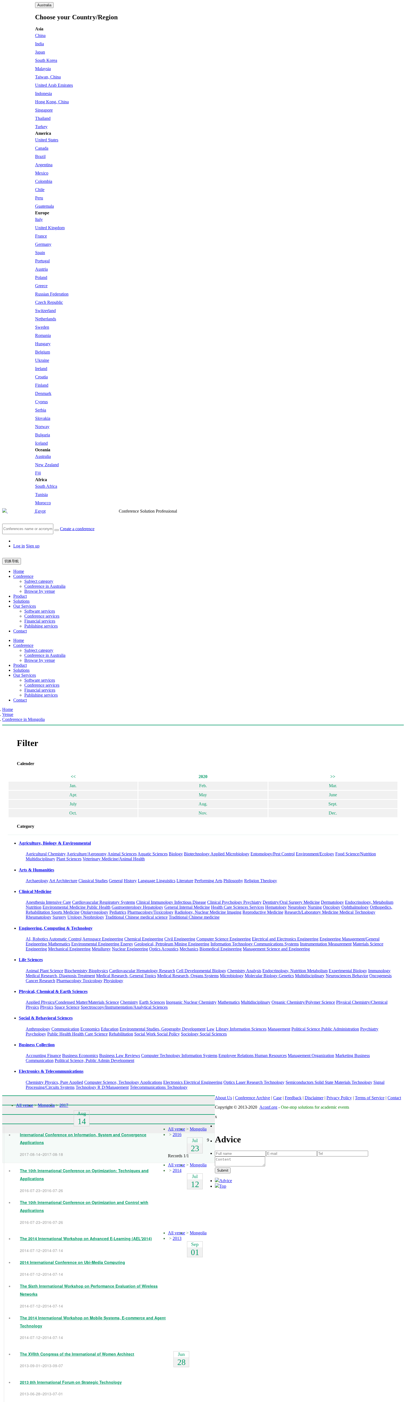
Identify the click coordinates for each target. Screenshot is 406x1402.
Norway (42, 426)
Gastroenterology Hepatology (137, 907)
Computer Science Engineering (223, 939)
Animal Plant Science (44, 970)
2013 (177, 1238)
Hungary (43, 343)
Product (20, 596)
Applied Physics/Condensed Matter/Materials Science (72, 1002)
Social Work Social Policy (157, 1034)
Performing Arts (208, 880)
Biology (176, 854)
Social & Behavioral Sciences (46, 1018)
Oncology (331, 907)
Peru (39, 198)
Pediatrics (117, 912)
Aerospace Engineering (102, 939)
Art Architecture (63, 880)
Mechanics (189, 949)
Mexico (41, 173)
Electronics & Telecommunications (51, 1071)
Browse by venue (39, 591)
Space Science (67, 1007)
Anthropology (38, 1029)
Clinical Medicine (35, 891)
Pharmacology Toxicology (79, 980)
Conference (23, 576)
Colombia (43, 181)
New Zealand (47, 464)
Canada (41, 148)
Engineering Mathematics (48, 944)
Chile (39, 189)
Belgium (42, 352)
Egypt (40, 511)
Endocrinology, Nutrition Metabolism (295, 970)
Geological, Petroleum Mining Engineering (171, 944)
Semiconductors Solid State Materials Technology (329, 1082)
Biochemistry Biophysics (86, 970)
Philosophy (233, 880)
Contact (20, 631)
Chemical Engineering (143, 939)
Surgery (59, 917)
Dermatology (332, 902)
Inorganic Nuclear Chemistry (191, 1002)
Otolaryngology (94, 912)
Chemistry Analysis (244, 970)
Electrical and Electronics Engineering (285, 939)
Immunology (379, 970)
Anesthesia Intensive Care (48, 902)
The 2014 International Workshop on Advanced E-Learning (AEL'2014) (86, 1238)
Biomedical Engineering (220, 949)
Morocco (43, 502)
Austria (41, 269)
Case (277, 1097)
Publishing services (41, 626)
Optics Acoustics (163, 949)
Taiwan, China (48, 77)
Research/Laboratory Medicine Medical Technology (329, 912)
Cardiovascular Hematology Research (142, 970)
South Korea (46, 60)
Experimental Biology (348, 970)
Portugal (42, 261)
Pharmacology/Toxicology (150, 912)
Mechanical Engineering (69, 949)
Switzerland (45, 310)
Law (211, 1029)
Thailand (43, 118)
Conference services (41, 616)
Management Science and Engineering (276, 949)
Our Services (24, 606)
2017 (63, 1105)
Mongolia (46, 1105)
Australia (44, 5)
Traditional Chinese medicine (194, 917)
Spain (40, 252)
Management (279, 1029)
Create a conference (77, 528)
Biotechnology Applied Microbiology (216, 854)
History (130, 880)
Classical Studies (93, 880)
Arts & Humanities (36, 870)
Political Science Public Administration (325, 1029)
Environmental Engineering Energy (102, 944)
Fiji (38, 473)
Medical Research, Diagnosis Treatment (60, 975)
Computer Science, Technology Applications (123, 1082)
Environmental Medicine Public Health (76, 907)
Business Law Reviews (119, 1055)
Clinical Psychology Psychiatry (234, 902)
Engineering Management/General (349, 939)
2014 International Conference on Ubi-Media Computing (72, 1262)
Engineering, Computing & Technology (56, 928)
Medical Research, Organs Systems (188, 975)
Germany (43, 244)
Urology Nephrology (85, 917)
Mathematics (229, 1002)
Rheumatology (38, 917)
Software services (39, 611)
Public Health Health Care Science (77, 1034)
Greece (41, 285)
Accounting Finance (43, 1055)
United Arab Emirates (54, 85)
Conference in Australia (44, 586)
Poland (41, 277)
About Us (223, 1097)
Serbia (40, 410)
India (39, 43)
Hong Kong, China (52, 101)
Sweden (42, 327)
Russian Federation (51, 294)
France (41, 236)
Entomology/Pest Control (273, 854)
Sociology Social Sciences (204, 1034)
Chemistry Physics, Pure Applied (54, 1082)
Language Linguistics (156, 880)
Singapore (44, 110)
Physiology (113, 980)
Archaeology (37, 880)
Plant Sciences (68, 859)
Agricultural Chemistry (46, 854)
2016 (177, 1134)
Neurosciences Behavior (347, 975)
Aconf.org (268, 1107)
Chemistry (129, 1002)
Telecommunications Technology (159, 1087)
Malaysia (43, 68)
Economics (90, 1029)
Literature (184, 880)
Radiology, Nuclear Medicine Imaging (208, 912)
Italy (39, 219)
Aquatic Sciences (153, 854)
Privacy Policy (339, 1097)
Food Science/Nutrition (355, 854)
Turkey (41, 126)
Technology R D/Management (102, 1087)
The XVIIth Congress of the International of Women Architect (77, 1354)
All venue (24, 1105)
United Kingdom (50, 227)
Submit (222, 1170)
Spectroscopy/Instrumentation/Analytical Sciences (124, 1007)
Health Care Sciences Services (237, 907)
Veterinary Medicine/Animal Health (114, 859)
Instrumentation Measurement (326, 944)
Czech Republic (49, 302)
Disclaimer (314, 1097)
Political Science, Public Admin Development (94, 1060)
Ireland (41, 368)
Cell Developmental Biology (201, 970)
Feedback (293, 1097)
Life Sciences (31, 959)
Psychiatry (369, 1029)
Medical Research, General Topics (126, 975)
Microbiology (232, 975)
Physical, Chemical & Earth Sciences (53, 991)
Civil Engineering (179, 939)
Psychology (36, 1034)
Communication (65, 1029)
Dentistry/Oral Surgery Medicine (291, 902)
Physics (46, 1007)
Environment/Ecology (315, 854)
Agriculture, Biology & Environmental (55, 843)
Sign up (32, 546)
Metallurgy (101, 949)
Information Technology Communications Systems (254, 944)
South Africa (46, 486)
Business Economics (80, 1055)
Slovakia (42, 418)
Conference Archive (252, 1097)
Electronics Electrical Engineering (192, 1082)
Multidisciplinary (40, 859)
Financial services (39, 621)
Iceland (41, 443)
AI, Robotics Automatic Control (53, 939)
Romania (43, 335)
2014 (177, 1170)
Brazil (40, 156)
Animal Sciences (122, 854)
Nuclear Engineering (130, 949)
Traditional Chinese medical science (136, 917)
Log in (19, 546)
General (116, 880)
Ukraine (42, 360)
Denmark (43, 393)
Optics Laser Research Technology (253, 1082)
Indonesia (43, 93)
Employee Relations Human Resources (252, 1055)
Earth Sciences (152, 1002)
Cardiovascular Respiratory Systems (103, 902)
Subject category (38, 581)
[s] (56, 530)
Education (109, 1029)
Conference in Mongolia (23, 719)
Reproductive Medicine (262, 912)
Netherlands (45, 319)
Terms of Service (369, 1097)
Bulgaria (42, 435)
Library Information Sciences (241, 1029)
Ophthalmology (355, 907)
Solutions (21, 601)
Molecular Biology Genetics (269, 975)
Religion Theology (260, 880)
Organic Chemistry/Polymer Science (303, 1002)
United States (46, 140)
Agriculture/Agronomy (87, 854)
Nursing (315, 907)
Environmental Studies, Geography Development (162, 1029)
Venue (7, 714)
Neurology (297, 907)
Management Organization (311, 1055)
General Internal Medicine (187, 907)
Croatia (41, 377)
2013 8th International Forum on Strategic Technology (71, 1382)
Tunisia (41, 494)
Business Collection (37, 1044)
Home (18, 571)
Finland (41, 385)
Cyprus (41, 401)
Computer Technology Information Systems (179, 1055)
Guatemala (44, 206)
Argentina (43, 164)
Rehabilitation (121, 1034)
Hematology (276, 907)
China (40, 35)
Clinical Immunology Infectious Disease (171, 902)
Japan (40, 52)
